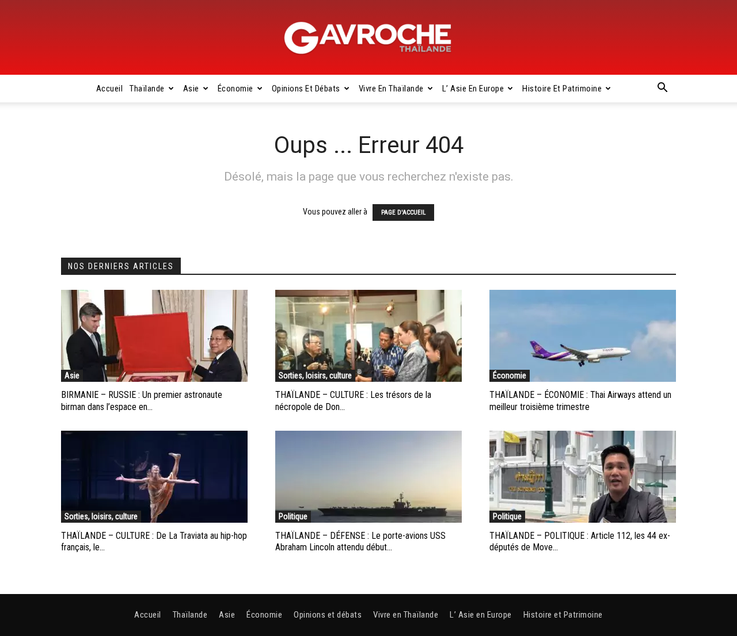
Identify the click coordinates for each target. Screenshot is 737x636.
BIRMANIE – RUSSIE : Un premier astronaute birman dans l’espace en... (141, 400)
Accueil (109, 88)
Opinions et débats (306, 88)
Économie (235, 88)
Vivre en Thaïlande (391, 88)
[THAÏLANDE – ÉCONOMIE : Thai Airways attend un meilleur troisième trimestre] (582, 336)
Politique (293, 516)
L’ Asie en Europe (473, 88)
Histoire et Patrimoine (562, 88)
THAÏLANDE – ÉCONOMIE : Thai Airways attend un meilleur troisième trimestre (580, 400)
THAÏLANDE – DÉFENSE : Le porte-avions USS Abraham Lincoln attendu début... (360, 541)
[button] (662, 89)
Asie (191, 88)
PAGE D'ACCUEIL (403, 212)
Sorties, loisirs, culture (315, 375)
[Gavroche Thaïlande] (368, 38)
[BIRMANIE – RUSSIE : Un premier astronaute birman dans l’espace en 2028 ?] (154, 336)
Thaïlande (147, 88)
